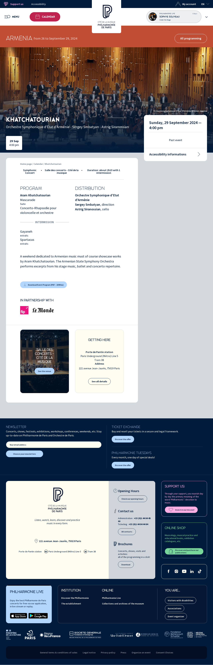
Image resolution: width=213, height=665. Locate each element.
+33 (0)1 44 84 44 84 (138, 524)
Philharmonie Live (111, 597)
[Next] (203, 60)
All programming (190, 38)
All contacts (126, 531)
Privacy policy (108, 652)
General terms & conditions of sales (58, 652)
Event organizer (176, 616)
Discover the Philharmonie (75, 597)
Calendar (48, 16)
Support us (16, 4)
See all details (99, 381)
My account (189, 4)
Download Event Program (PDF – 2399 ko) (46, 285)
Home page (26, 163)
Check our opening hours (132, 499)
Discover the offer (123, 439)
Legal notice (89, 652)
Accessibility (38, 4)
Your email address (18, 444)
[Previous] (195, 60)
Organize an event (141, 652)
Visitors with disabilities (180, 600)
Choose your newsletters (24, 454)
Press (123, 652)
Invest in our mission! (184, 510)
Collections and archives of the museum (123, 603)
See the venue (44, 371)
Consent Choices (164, 652)
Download (125, 564)
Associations (174, 608)
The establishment (71, 603)
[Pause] (188, 60)
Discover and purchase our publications (187, 551)
